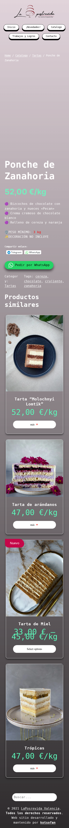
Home (8, 55)
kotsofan (48, 822)
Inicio (11, 27)
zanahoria (32, 286)
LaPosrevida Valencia (40, 808)
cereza (41, 276)
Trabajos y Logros (23, 36)
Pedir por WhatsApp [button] (32, 265)
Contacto (51, 36)
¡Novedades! (33, 27)
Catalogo (56, 27)
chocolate (32, 281)
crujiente (53, 281)
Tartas (36, 55)
